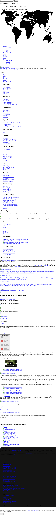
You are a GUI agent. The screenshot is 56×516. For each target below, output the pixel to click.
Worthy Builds (6, 168)
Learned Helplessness (8, 492)
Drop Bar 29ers (6, 143)
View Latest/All (6, 87)
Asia (4, 229)
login (29, 510)
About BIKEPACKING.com (9, 496)
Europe (4, 228)
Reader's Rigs (6, 480)
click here (17, 266)
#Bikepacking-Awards (8, 201)
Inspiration (2, 299)
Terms (1, 506)
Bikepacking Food (7, 189)
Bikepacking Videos (7, 88)
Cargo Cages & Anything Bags (10, 140)
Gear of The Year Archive (9, 477)
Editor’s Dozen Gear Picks (9, 479)
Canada (4, 227)
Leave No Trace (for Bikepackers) (11, 197)
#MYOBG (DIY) (7, 125)
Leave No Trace (6, 466)
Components (6, 113)
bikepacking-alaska (4, 412)
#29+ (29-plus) (6, 175)
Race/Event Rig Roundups (9, 167)
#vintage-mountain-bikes (8, 177)
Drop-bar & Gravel (7, 157)
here (14, 454)
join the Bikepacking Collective (41, 265)
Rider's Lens (6, 92)
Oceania (5, 233)
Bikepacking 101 (7, 464)
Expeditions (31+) (7, 254)
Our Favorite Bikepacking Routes (10, 205)
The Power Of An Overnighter (10, 467)
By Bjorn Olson (3, 318)
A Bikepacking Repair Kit (9, 481)
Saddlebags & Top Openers (9, 139)
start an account (35, 510)
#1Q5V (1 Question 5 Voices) (10, 104)
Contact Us (5, 208)
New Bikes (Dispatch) (8, 181)
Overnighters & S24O (8, 249)
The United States (7, 224)
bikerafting (11, 412)
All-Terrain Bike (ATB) (22, 242)
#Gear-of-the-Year (7, 124)
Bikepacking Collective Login (10, 501)
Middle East (5, 232)
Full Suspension (6, 158)
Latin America (6, 225)
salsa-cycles (17, 412)
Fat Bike (18, 243)
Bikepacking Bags (7, 111)
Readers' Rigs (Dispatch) (8, 179)
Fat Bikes (5, 160)
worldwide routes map (10, 219)
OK (1, 507)
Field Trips (5, 93)
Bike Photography (7, 191)
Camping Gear (6, 114)
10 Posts (2, 323)
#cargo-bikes (6, 178)
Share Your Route (7, 499)
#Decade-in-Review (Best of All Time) (12, 126)
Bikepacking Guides (7, 188)
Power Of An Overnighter (9, 202)
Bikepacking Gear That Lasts (9, 200)
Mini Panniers (6, 138)
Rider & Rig (6, 166)
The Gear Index (6, 475)
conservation (29, 453)
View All (5, 132)
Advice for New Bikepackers (9, 468)
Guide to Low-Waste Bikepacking (11, 486)
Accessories (5, 117)
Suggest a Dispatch (7, 498)
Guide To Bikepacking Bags (9, 199)
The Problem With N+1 (8, 489)
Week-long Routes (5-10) (9, 251)
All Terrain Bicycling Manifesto (10, 485)
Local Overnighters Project (8, 260)
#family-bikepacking (7, 102)
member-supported (16, 450)
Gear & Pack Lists (7, 190)
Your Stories (6, 89)
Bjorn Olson (7, 396)
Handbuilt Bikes (6, 169)
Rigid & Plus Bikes (7, 156)
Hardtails (5, 155)
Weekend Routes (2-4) (8, 250)
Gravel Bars (5, 142)
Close (2, 514)
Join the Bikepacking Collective (7, 68)
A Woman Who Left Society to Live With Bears (14, 488)
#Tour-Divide (6, 100)
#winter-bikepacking (7, 103)
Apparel (5, 115)
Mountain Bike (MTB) (23, 239)
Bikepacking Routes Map (9, 471)
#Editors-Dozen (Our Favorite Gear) (11, 122)
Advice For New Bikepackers (10, 204)
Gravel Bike (18, 240)
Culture (4, 91)
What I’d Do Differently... (9, 490)
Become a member (7, 502)
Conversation (3, 333)
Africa (4, 231)
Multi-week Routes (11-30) (9, 253)
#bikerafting (5, 99)
